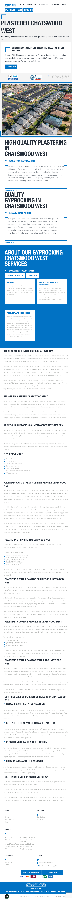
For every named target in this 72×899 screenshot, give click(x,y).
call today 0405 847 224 (13, 10)
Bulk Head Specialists (27, 837)
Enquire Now (28, 10)
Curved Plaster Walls (12, 844)
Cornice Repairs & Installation (26, 841)
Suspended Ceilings (27, 844)
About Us (40, 819)
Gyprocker (8, 837)
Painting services (26, 849)
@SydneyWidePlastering (46, 862)
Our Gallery (55, 4)
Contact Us (43, 4)
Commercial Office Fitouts (11, 847)
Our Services (31, 4)
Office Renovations (11, 840)
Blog (6, 822)
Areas (64, 4)
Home (22, 4)
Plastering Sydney (26, 846)
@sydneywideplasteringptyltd (48, 866)
